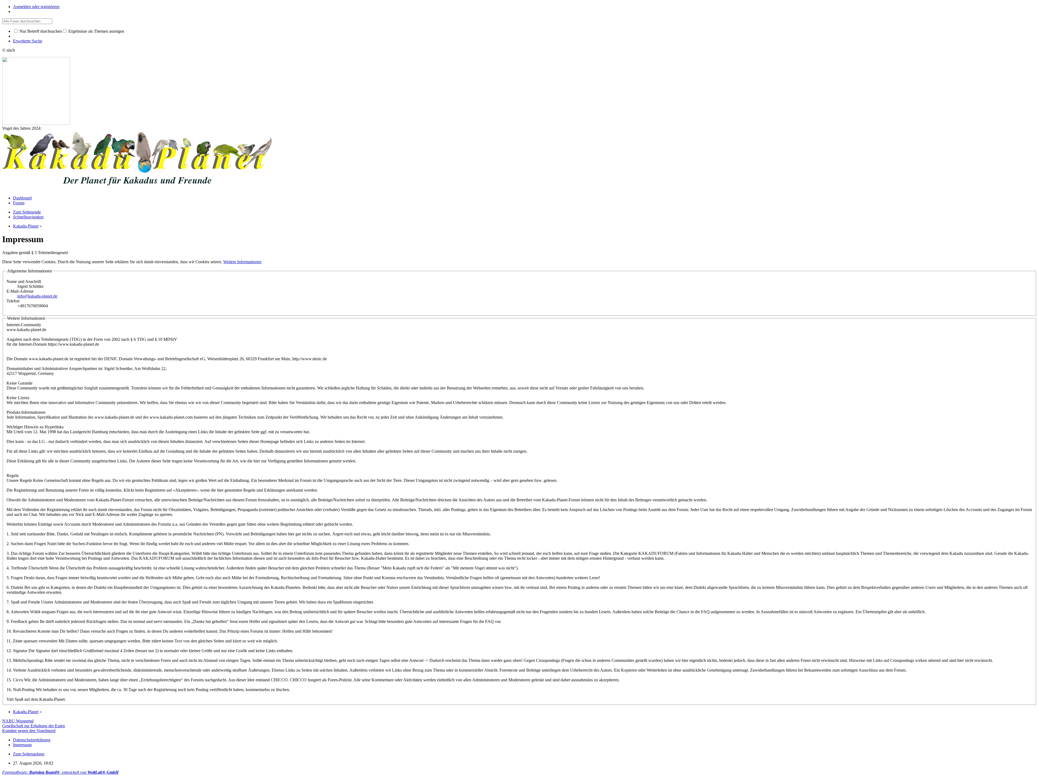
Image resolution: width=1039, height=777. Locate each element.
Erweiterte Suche (27, 41)
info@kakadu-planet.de (37, 296)
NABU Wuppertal (18, 721)
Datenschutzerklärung (31, 740)
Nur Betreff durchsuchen (40, 31)
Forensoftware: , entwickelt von (60, 772)
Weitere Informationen (242, 261)
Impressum (22, 744)
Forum (18, 203)
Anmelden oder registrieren (36, 6)
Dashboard (22, 198)
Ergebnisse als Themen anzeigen (95, 31)
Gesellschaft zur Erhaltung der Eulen (33, 725)
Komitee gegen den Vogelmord (28, 730)
